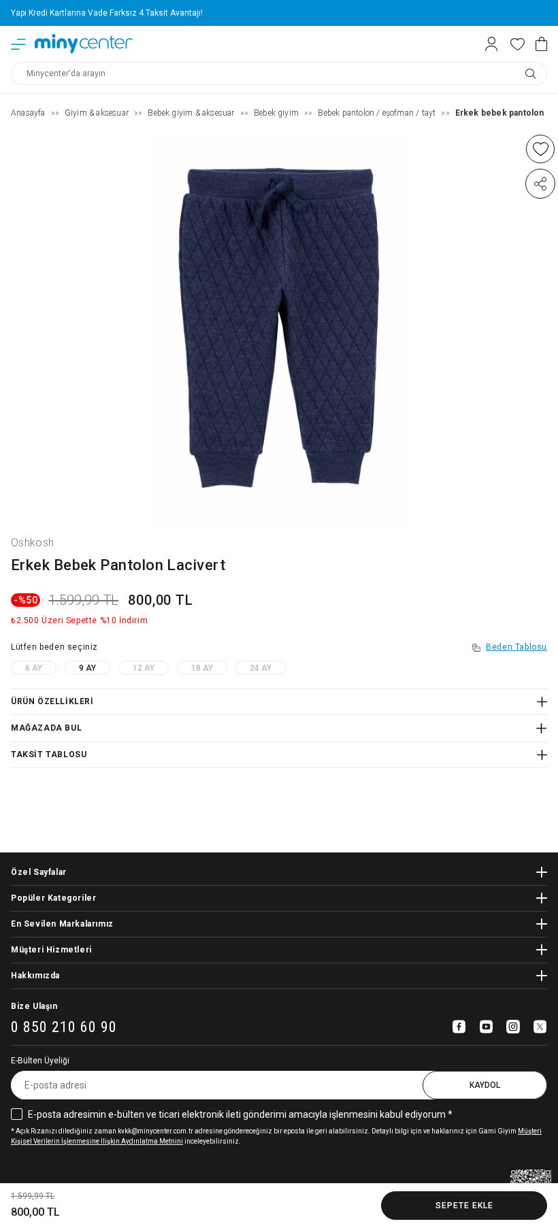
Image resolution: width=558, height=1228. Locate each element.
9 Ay (87, 668)
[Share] (540, 183)
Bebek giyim (276, 113)
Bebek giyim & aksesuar (191, 113)
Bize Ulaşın (34, 1006)
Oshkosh (32, 542)
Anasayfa (28, 113)
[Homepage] (84, 44)
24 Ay (261, 668)
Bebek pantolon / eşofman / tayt (377, 113)
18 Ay (202, 668)
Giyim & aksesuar (97, 113)
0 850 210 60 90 (64, 1027)
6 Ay (33, 668)
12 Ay (143, 668)
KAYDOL (485, 1085)
